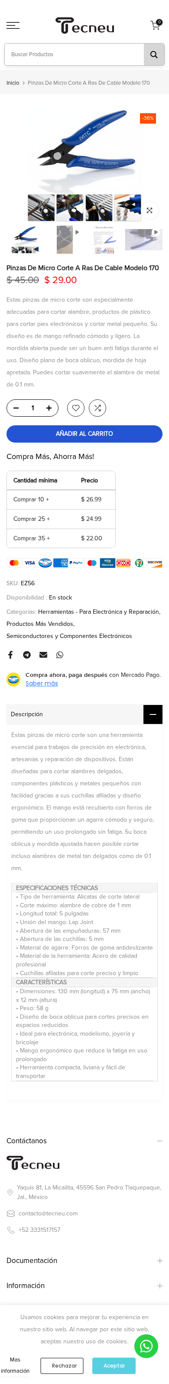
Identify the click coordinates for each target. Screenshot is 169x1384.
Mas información (15, 1365)
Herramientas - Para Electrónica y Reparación (98, 611)
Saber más (42, 683)
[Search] (154, 54)
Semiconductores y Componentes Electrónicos (69, 636)
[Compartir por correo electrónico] (43, 655)
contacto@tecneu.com (48, 1213)
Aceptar (114, 1365)
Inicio (12, 83)
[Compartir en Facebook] (10, 655)
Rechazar (64, 1365)
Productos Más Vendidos (39, 624)
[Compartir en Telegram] (27, 655)
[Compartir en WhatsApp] (60, 655)
